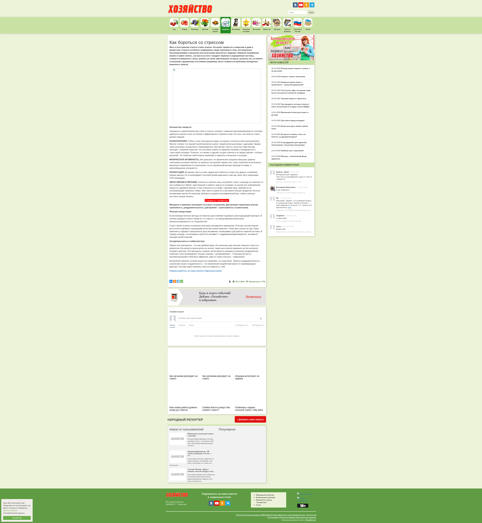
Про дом (277, 29)
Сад (174, 29)
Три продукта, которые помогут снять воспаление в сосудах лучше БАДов (290, 105)
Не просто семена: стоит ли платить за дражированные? (288, 135)
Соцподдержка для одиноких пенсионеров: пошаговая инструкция (289, 143)
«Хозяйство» (310, 520)
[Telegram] (311, 4)
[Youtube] (300, 4)
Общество (266, 29)
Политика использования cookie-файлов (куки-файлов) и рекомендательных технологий (276, 515)
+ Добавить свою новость (250, 419)
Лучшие (182, 325)
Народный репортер (265, 495)
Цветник (205, 29)
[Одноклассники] (306, 4)
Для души (256, 29)
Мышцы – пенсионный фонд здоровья (288, 157)
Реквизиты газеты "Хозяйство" (264, 501)
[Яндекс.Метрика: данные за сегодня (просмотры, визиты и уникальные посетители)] (305, 494)
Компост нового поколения (288, 76)
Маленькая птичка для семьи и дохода (289, 113)
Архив (308, 29)
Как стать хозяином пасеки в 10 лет (289, 182)
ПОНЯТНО (17, 518)
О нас (258, 505)
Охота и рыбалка (287, 30)
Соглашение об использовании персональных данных (291, 517)
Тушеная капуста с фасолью (288, 98)
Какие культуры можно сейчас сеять (289, 127)
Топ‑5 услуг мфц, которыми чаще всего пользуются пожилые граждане (291, 91)
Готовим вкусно (215, 30)
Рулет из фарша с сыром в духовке (288, 221)
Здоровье (225, 29)
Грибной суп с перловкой (287, 150)
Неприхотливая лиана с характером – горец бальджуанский (287, 83)
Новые (172, 325)
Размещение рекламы (265, 497)
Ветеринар (236, 29)
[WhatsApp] (181, 281)
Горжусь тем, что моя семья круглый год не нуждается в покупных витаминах (303, 232)
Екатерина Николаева (285, 187)
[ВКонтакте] (295, 4)
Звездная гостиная (246, 30)
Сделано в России (298, 30)
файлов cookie (9, 510)
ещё (289, 207)
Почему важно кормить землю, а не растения (290, 69)
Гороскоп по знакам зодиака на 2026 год (290, 192)
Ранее (191, 325)
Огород (184, 29)
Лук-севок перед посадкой (288, 120)
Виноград (194, 29)
